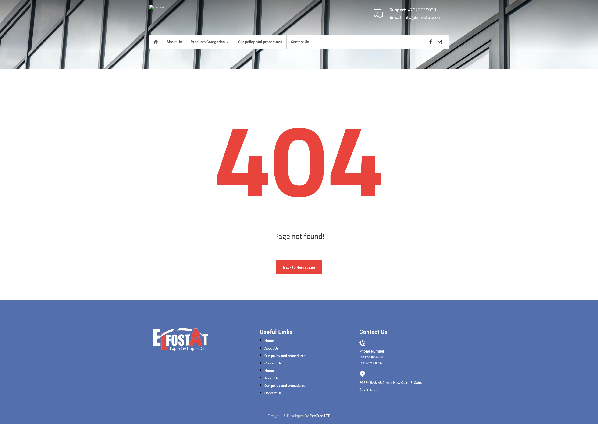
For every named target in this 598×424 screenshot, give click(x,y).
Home (269, 341)
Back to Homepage (299, 267)
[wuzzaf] (440, 42)
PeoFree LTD (320, 415)
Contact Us (273, 363)
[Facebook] (431, 42)
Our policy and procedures (285, 356)
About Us (271, 348)
